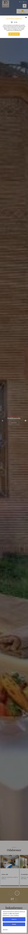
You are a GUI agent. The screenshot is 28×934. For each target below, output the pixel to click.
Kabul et (14, 919)
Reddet (14, 924)
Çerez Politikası (14, 915)
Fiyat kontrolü (14, 34)
